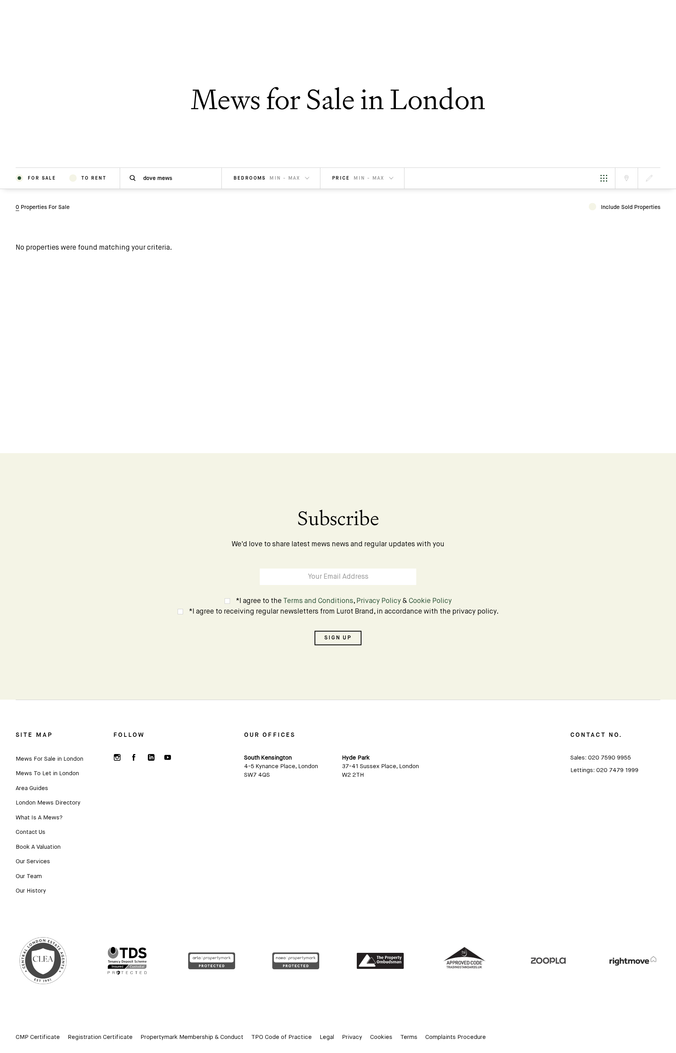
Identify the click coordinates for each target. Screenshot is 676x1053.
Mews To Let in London (47, 773)
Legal (327, 1037)
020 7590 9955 (609, 758)
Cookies (381, 1037)
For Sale (42, 178)
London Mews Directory (48, 803)
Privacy (352, 1037)
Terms (408, 1037)
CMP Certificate (38, 1037)
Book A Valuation (38, 847)
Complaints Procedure (455, 1037)
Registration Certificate (100, 1037)
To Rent (94, 178)
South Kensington (268, 758)
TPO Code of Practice (281, 1037)
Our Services (33, 861)
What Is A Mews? (39, 818)
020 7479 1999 (617, 770)
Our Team (29, 876)
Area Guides (32, 788)
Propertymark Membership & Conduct (191, 1037)
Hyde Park (356, 758)
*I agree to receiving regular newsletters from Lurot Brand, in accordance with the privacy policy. (344, 611)
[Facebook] (133, 757)
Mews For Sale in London (49, 759)
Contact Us (30, 832)
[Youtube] (167, 757)
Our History (31, 891)
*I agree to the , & (344, 601)
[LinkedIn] (150, 757)
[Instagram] (116, 757)
